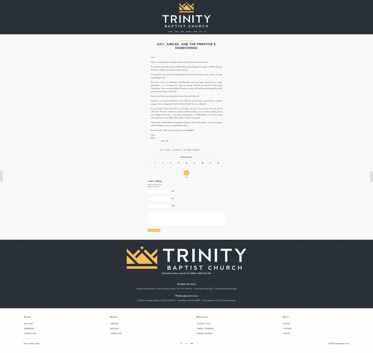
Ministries (202, 317)
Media (113, 317)
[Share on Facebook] (155, 163)
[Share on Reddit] (210, 163)
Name (173, 191)
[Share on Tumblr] (194, 163)
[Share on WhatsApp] (171, 163)
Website (173, 205)
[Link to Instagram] (186, 343)
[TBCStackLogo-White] (186, 14)
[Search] (204, 31)
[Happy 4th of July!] (1, 176)
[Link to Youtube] (191, 343)
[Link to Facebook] (181, 343)
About (27, 317)
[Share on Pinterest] (179, 163)
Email (173, 198)
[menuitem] (170, 31)
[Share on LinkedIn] (186, 163)
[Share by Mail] (218, 163)
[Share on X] (163, 163)
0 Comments (176, 150)
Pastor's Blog (186, 41)
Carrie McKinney (193, 150)
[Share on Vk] (202, 163)
